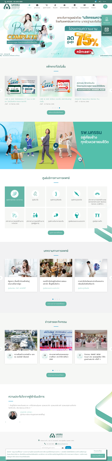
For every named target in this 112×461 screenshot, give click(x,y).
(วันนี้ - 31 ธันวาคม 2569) (47, 101)
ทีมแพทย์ (55, 8)
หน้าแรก (29, 8)
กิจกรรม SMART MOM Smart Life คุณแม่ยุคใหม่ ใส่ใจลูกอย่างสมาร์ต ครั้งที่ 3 (94, 357)
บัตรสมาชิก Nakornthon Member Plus (52, 99)
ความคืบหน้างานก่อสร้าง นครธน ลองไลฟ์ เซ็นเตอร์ (24, 355)
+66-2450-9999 (50, 444)
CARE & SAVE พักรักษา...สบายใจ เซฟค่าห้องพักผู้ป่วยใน (20, 100)
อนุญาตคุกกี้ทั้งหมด (97, 456)
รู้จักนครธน (37, 8)
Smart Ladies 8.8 (80, 99)
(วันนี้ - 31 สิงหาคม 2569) (82, 102)
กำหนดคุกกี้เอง (98, 451)
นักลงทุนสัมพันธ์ (84, 8)
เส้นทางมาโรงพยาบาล (63, 444)
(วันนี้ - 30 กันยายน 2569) (12, 104)
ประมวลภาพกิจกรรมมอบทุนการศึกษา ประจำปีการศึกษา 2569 (58, 357)
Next (20, 422)
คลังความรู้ (74, 8)
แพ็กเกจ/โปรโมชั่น (64, 8)
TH (104, 1)
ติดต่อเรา (93, 8)
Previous (6, 422)
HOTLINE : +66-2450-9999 (14, 2)
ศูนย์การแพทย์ (46, 8)
